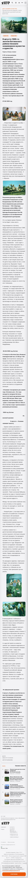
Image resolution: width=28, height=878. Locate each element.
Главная (2, 829)
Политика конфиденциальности (8, 844)
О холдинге (3, 842)
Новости (5, 35)
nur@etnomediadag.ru (14, 837)
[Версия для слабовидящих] (19, 2)
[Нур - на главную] (7, 2)
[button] (25, 2)
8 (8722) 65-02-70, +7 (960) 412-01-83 (14, 835)
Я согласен (14, 874)
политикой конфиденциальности (11, 870)
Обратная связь (11, 842)
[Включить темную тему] (15, 2)
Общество (13, 35)
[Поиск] (12, 2)
